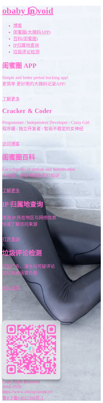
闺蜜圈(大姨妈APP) (32, 32)
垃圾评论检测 (26, 52)
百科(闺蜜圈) (25, 38)
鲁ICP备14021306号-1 (22, 398)
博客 (17, 25)
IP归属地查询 (26, 45)
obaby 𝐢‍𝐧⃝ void (27, 11)
